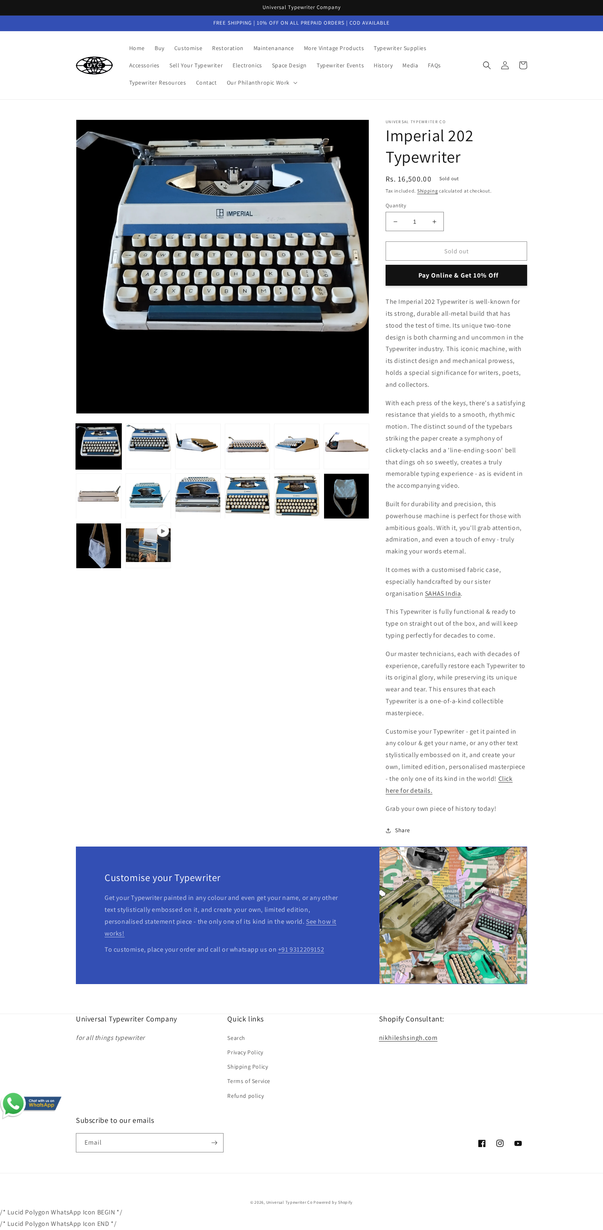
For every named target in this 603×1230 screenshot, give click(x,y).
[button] (261, 82)
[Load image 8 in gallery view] (148, 496)
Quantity (396, 205)
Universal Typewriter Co (289, 1202)
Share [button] (402, 830)
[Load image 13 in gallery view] (98, 546)
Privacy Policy (245, 1052)
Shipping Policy (247, 1066)
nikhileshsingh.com (408, 1037)
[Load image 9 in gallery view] (198, 496)
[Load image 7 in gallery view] (98, 496)
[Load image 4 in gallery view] (247, 446)
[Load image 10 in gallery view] (247, 496)
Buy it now (456, 275)
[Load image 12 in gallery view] (346, 496)
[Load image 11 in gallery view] (297, 496)
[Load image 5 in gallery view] (297, 446)
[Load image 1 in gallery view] (98, 446)
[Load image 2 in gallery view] (148, 446)
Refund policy (245, 1095)
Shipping (427, 191)
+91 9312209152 (301, 949)
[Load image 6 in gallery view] (346, 446)
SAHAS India (443, 593)
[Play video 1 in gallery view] (148, 546)
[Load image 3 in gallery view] (198, 446)
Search (236, 1038)
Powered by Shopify (333, 1202)
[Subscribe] (214, 1142)
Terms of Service (248, 1081)
